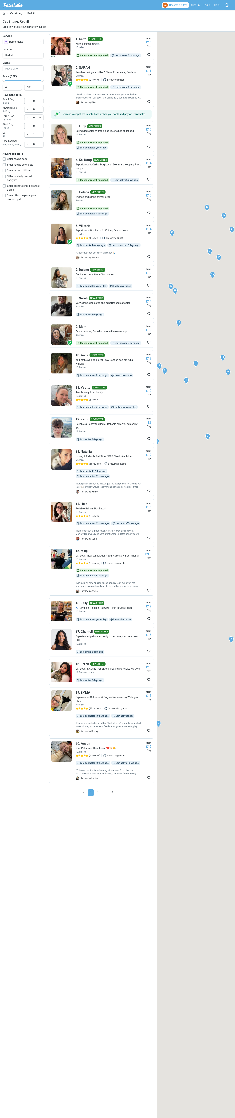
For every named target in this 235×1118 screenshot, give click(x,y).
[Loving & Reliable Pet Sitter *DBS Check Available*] (101, 471)
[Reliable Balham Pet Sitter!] (101, 521)
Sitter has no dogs (17, 158)
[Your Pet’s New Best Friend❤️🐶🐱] (101, 761)
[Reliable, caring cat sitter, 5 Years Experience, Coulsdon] (101, 85)
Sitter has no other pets (20, 164)
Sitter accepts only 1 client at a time (23, 187)
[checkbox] (4, 159)
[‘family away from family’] (101, 397)
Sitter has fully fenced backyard (19, 178)
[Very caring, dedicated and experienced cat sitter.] (101, 306)
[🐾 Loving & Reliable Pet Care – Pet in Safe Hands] (101, 611)
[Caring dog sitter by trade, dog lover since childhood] (101, 136)
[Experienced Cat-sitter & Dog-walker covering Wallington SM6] (101, 712)
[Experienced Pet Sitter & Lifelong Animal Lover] (101, 241)
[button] (195, 363)
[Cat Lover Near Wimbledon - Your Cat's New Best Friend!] (101, 570)
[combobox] (23, 42)
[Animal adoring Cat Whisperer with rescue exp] (101, 335)
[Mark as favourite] (149, 55)
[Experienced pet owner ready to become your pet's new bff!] (101, 641)
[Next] (119, 792)
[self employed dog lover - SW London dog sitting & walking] (101, 365)
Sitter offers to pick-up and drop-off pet (22, 197)
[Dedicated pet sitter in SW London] (101, 278)
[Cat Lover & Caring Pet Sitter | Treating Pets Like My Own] (101, 672)
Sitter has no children (19, 170)
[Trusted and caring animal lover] (101, 202)
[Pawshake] (13, 5)
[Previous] (84, 792)
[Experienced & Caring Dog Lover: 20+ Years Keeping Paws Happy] (101, 169)
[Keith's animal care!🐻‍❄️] (101, 47)
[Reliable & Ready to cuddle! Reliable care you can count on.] (101, 429)
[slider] (4, 80)
